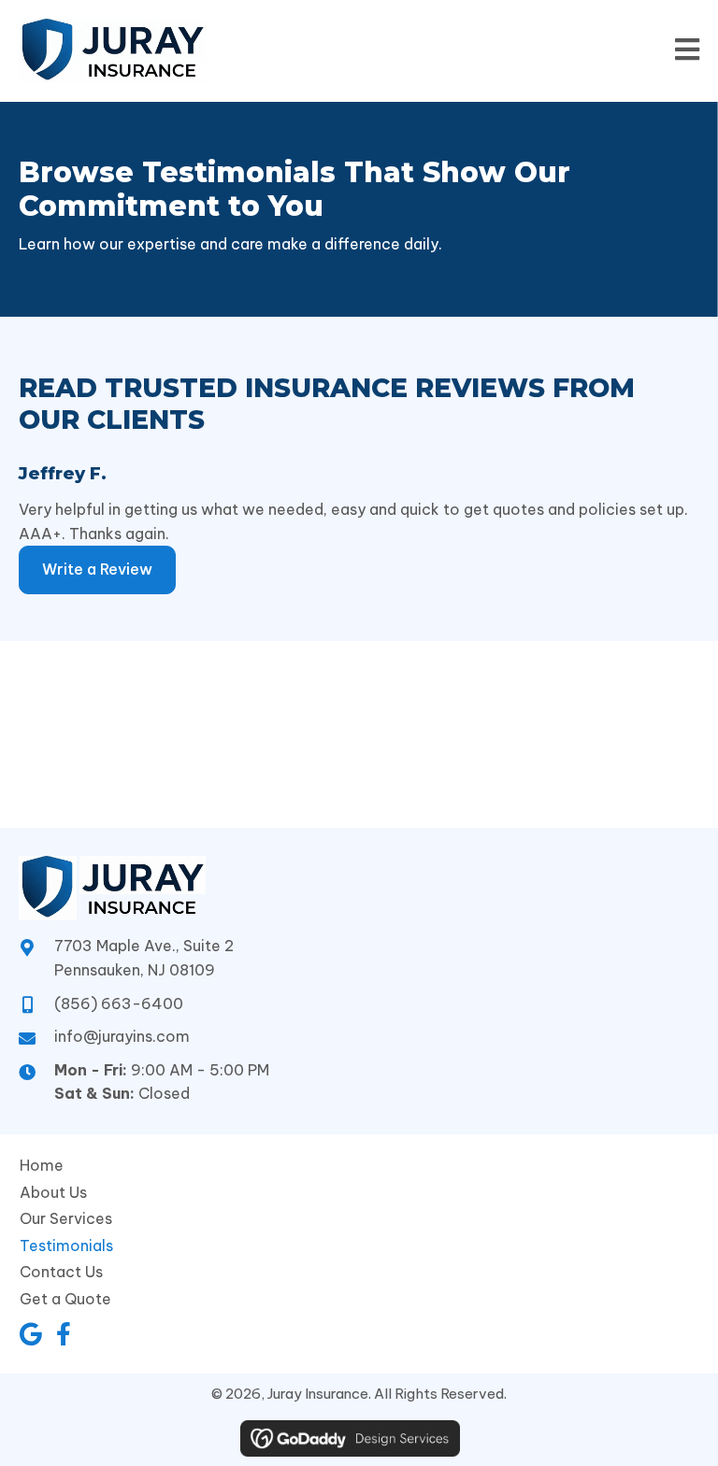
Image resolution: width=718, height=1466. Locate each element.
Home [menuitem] (42, 1165)
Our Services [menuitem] (66, 1218)
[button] (30, 1333)
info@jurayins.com (122, 1036)
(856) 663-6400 (118, 1003)
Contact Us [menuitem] (61, 1271)
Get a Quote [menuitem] (65, 1298)
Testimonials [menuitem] (66, 1245)
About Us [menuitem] (53, 1192)
